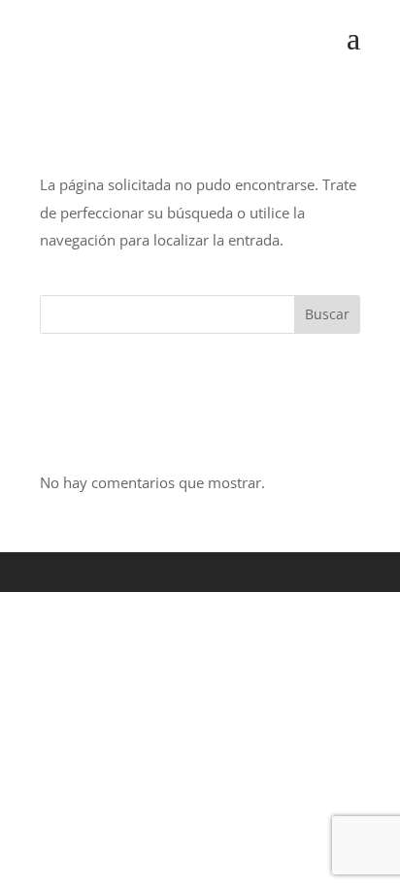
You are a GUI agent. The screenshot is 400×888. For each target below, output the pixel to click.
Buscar (327, 314)
